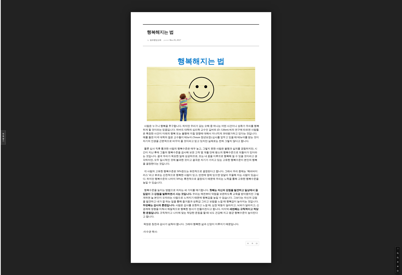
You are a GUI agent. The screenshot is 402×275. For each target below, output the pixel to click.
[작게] (398, 257)
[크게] (398, 253)
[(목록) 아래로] (398, 266)
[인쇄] (398, 271)
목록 (3, 137)
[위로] (398, 262)
